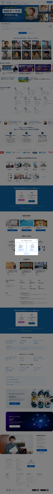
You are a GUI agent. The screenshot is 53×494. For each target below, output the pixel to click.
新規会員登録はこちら (26, 253)
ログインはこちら (26, 252)
